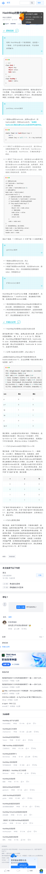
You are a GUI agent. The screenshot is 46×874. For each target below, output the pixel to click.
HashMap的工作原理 (10, 729)
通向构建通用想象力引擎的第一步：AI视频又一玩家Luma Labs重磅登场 (22, 855)
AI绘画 (3, 858)
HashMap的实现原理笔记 (11, 737)
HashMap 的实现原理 (10, 762)
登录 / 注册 (20, 607)
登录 (39, 3)
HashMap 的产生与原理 (11, 720)
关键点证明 (6, 647)
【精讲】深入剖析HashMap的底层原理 (16, 820)
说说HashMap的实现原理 (11, 787)
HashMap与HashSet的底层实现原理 (15, 812)
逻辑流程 (5, 643)
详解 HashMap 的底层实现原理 (13, 745)
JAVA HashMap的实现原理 (12, 795)
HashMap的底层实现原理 (11, 804)
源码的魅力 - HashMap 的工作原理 (14, 770)
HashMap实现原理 (9, 779)
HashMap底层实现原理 (10, 837)
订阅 (39, 575)
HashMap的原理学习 (10, 754)
